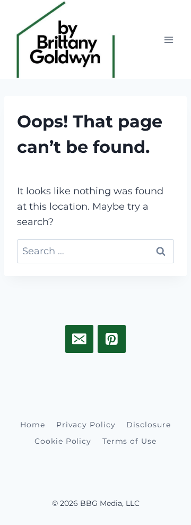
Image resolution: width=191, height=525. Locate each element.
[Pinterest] (112, 339)
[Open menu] (168, 39)
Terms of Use (129, 441)
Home (32, 424)
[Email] (79, 339)
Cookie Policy (62, 441)
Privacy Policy (86, 424)
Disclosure (148, 424)
